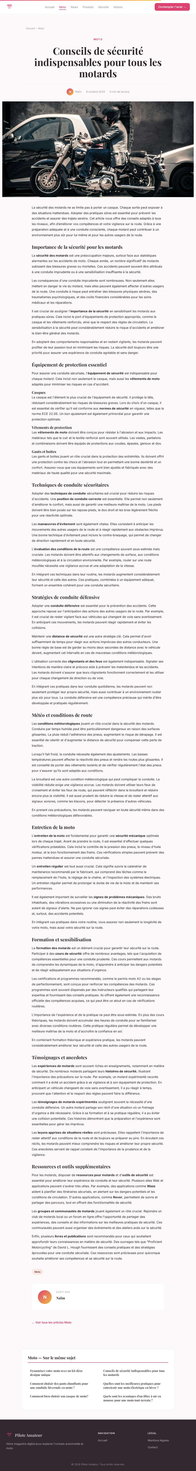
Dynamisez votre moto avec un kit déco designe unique (56, 1373)
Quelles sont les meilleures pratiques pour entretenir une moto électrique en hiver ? (132, 1385)
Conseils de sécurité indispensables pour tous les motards (134, 1373)
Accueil (50, 6)
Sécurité (103, 6)
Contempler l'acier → (172, 6)
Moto (62, 6)
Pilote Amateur (28, 1435)
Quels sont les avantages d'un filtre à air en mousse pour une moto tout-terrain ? (132, 1398)
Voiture (117, 6)
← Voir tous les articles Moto (51, 1322)
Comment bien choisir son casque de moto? (59, 1396)
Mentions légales (158, 1440)
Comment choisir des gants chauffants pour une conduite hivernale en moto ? (59, 1385)
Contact (153, 1447)
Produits (88, 6)
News (74, 6)
